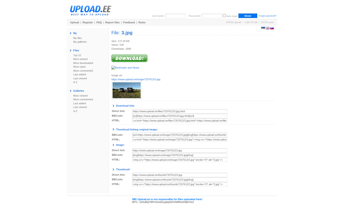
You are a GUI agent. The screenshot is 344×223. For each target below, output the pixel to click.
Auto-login (232, 16)
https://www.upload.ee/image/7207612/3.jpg (135, 79)
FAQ (99, 22)
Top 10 (77, 55)
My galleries (80, 41)
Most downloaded (83, 63)
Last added (79, 74)
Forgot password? (267, 16)
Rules (142, 22)
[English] (267, 28)
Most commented (83, 70)
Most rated (79, 66)
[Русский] (272, 28)
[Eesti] (263, 28)
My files (77, 38)
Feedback (129, 22)
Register (88, 22)
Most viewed (80, 59)
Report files (112, 22)
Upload (74, 22)
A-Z (75, 82)
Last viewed (80, 78)
